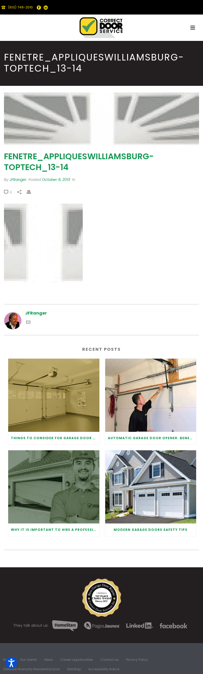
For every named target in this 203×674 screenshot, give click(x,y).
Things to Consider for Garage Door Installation (55, 438)
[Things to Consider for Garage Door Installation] (53, 395)
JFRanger (18, 179)
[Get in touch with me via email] (28, 323)
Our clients (28, 660)
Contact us (109, 660)
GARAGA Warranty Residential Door (31, 669)
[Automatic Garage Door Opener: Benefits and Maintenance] (150, 395)
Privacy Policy (137, 660)
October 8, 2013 (56, 179)
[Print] (31, 192)
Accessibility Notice (103, 669)
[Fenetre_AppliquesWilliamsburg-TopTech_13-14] (101, 119)
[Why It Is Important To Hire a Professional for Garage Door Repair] (53, 486)
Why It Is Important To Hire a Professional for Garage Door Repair (55, 529)
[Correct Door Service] (101, 26)
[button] (11, 663)
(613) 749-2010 (20, 7)
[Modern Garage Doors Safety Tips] (150, 486)
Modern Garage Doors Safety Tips (150, 529)
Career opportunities (76, 660)
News (48, 660)
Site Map (74, 669)
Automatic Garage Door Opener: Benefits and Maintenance (152, 438)
